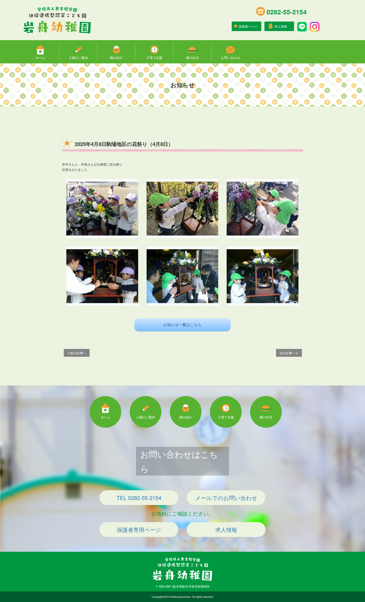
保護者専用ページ (139, 529)
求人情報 (280, 26)
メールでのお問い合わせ (226, 497)
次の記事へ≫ (288, 353)
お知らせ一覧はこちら (182, 324)
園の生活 (192, 57)
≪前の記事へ (76, 353)
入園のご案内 (78, 57)
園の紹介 (116, 57)
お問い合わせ (230, 57)
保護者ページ (247, 26)
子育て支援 (154, 57)
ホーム (40, 57)
